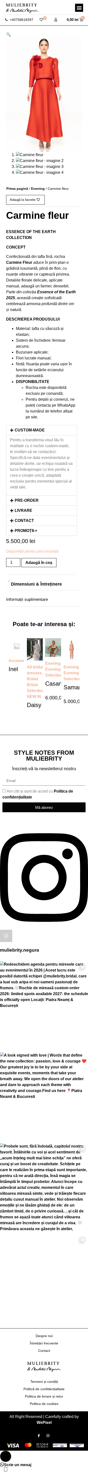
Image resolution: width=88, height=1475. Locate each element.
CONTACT (24, 520)
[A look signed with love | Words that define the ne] (44, 1096)
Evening (38, 189)
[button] (79, 8)
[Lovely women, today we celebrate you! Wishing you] (44, 1278)
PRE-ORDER (27, 500)
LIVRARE (23, 510)
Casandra (57, 683)
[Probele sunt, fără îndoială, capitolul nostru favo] (44, 1187)
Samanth (75, 687)
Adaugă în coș (38, 562)
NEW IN (34, 696)
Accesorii (17, 661)
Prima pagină (17, 189)
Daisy (34, 705)
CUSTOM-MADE (30, 430)
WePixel (44, 1422)
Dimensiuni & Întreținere (36, 584)
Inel (13, 669)
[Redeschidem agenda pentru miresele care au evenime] (44, 1005)
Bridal (32, 679)
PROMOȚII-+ (26, 531)
